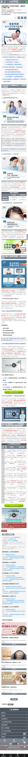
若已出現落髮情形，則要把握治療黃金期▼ (14, 76)
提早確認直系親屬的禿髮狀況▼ (12, 69)
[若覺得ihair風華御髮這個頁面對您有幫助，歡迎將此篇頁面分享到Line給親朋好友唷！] (18, 17)
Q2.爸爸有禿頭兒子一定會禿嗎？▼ (12, 62)
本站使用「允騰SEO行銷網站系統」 (15, 749)
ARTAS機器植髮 (6, 387)
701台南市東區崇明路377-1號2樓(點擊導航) (15, 566)
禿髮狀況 (11, 12)
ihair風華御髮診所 (16, 438)
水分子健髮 (5, 351)
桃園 (24, 450)
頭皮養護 (14, 236)
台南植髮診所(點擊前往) (10, 565)
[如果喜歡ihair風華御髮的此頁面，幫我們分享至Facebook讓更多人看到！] (25, 17)
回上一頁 (14, 699)
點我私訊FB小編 (12, 538)
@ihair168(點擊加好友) (16, 537)
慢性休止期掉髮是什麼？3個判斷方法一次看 (11, 662)
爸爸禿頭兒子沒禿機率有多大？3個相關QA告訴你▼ (14, 57)
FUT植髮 (5, 378)
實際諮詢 (13, 93)
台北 (22, 450)
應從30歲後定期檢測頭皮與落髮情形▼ (13, 72)
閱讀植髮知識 (14, 644)
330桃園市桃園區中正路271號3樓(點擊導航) (15, 600)
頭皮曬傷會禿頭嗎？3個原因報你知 (9, 687)
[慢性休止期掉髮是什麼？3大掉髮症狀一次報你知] (14, 653)
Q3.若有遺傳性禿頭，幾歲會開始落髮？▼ (14, 64)
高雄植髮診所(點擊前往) (10, 554)
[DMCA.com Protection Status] (13, 744)
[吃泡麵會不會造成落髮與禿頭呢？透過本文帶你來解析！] (14, 628)
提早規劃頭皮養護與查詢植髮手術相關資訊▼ (15, 74)
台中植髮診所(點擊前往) (10, 575)
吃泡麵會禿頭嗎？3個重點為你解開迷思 (10, 637)
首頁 (2, 12)
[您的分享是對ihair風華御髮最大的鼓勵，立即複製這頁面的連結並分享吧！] (22, 17)
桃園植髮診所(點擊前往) (10, 598)
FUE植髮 (5, 382)
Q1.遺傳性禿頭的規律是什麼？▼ (12, 59)
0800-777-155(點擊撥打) (12, 540)
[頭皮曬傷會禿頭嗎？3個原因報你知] (14, 678)
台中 (21, 451)
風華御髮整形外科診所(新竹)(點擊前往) (13, 586)
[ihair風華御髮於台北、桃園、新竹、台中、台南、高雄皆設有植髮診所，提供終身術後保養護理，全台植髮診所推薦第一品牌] (13, 2)
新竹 (18, 451)
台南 (23, 451)
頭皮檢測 (15, 318)
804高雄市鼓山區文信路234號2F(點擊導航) (15, 556)
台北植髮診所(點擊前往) (10, 609)
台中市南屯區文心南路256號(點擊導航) (14, 577)
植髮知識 (6, 12)
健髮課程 (13, 499)
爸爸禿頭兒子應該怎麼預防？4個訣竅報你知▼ (13, 67)
